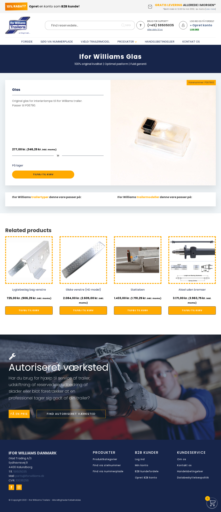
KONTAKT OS (191, 42)
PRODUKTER (125, 42)
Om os (181, 459)
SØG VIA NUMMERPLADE (57, 42)
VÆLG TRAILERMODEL (95, 42)
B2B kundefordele (147, 471)
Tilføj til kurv (43, 174)
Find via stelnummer (107, 465)
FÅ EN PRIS (19, 414)
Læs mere (210, 9)
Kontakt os (184, 465)
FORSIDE (27, 42)
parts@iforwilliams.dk (29, 476)
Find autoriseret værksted (71, 414)
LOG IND (194, 29)
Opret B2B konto (146, 477)
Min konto (141, 465)
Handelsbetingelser (190, 471)
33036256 (22, 480)
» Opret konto (201, 25)
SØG (128, 25)
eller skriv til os (155, 29)
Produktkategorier (105, 459)
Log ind (140, 459)
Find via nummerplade (108, 471)
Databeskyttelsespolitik (193, 477)
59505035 (20, 472)
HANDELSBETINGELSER (159, 42)
